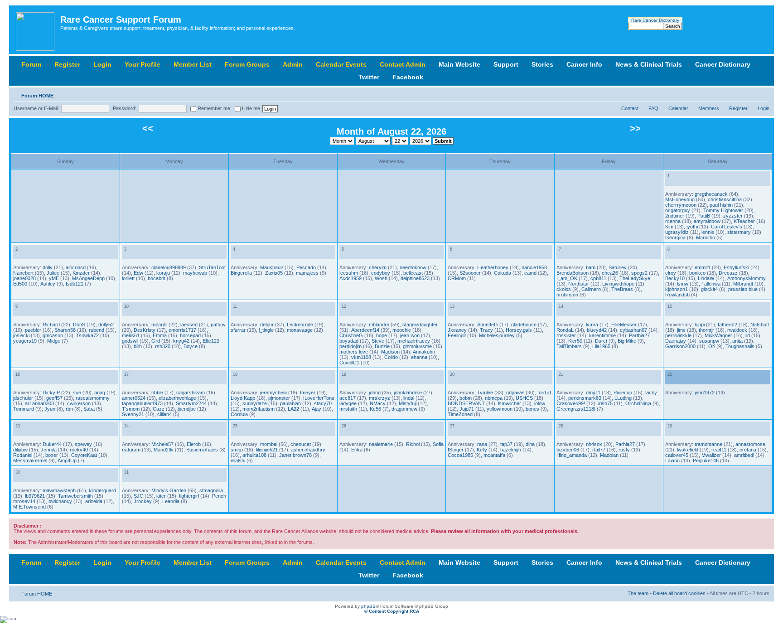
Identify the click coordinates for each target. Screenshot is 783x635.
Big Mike (627, 341)
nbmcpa (494, 398)
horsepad (190, 335)
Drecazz (728, 273)
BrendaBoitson (572, 273)
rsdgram (131, 449)
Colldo (391, 357)
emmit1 (702, 267)
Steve (378, 341)
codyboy (380, 273)
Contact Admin (402, 64)
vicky (651, 392)
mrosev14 (24, 501)
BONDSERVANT (466, 403)
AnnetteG (487, 324)
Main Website (459, 64)
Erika (356, 449)
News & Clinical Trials (648, 64)
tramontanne (708, 444)
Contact (629, 108)
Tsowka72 (87, 335)
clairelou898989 (168, 267)
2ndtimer (674, 215)
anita (737, 341)
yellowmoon (499, 409)
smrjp (237, 449)
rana (482, 444)
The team (638, 593)
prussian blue (743, 289)
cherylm (378, 267)
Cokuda (502, 273)
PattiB (703, 215)
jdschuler (23, 398)
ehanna (419, 357)
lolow (539, 403)
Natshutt (759, 324)
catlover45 (676, 455)
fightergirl (189, 496)
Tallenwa (710, 283)
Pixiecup (623, 392)
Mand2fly (164, 449)
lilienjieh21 (267, 449)
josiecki (21, 335)
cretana (748, 449)
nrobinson (567, 294)
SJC (138, 496)
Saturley (618, 267)
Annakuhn (424, 351)
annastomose (750, 444)
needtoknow (413, 267)
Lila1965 (601, 346)
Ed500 (20, 283)
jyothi (692, 226)
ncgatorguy (677, 210)
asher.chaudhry (308, 449)
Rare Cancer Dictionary (655, 20)
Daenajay (675, 341)
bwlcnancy (60, 501)
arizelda (93, 501)
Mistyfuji (407, 403)
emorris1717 (182, 330)
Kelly (482, 449)
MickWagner (718, 335)
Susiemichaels (202, 449)
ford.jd (544, 392)
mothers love (353, 351)
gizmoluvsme (417, 346)
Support (505, 64)
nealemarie (381, 444)
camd (530, 273)
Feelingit (457, 335)
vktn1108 (361, 357)
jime (681, 330)
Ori (711, 346)
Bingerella (241, 273)
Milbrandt (743, 283)
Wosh (381, 278)
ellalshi (238, 460)
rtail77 (598, 449)
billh (138, 346)
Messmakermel (30, 460)
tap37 (506, 444)
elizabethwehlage (177, 398)
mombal (268, 444)
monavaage (300, 330)
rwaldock (737, 330)
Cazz (158, 409)
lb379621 (35, 496)
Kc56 (375, 409)
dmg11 (593, 392)
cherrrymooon (680, 205)
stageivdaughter (420, 324)
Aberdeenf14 (365, 330)
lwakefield (687, 449)
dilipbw (20, 449)
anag (99, 392)
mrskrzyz (379, 398)
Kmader (81, 273)
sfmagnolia (211, 490)
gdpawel (515, 392)
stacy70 (323, 403)
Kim (669, 226)
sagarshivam (190, 392)
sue (77, 392)
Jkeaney (457, 330)
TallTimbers (569, 346)
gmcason (53, 335)
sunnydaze (254, 403)
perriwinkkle (678, 335)
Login (102, 64)
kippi (700, 324)
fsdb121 (74, 283)
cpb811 (598, 278)
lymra (592, 324)
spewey (83, 444)
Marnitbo (705, 237)
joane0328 (24, 278)
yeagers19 (25, 341)
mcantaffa (494, 455)
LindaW (706, 278)
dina (530, 444)
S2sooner (470, 273)
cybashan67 (633, 330)
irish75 (605, 403)
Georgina (675, 237)
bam (590, 267)
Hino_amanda (571, 455)
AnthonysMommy (746, 278)
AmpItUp (67, 460)
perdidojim (350, 346)
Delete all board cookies (679, 593)
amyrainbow (707, 221)
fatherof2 (727, 324)
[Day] (670, 181)
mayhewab (195, 273)
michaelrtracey (413, 341)
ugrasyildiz (677, 232)
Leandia (170, 501)
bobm (465, 398)
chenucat (300, 444)
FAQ (653, 108)
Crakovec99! (570, 403)
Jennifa (49, 449)
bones (532, 409)
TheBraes (622, 289)
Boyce (191, 346)
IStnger (456, 449)
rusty (624, 449)
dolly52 (106, 324)
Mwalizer (711, 455)
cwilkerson (79, 403)
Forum (31, 64)
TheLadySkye (634, 278)
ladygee (348, 403)
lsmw (682, 283)
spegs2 (639, 273)
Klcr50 (575, 341)
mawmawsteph (59, 490)
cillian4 (164, 414)
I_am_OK (566, 278)
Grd (155, 341)
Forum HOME (37, 95)
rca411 (718, 449)
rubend (96, 330)
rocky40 (79, 449)
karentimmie (602, 335)
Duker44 (52, 444)
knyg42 (181, 341)
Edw (138, 273)
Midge (53, 341)
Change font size (762, 94)
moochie (401, 330)
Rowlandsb (677, 294)
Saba (89, 409)
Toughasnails (739, 346)
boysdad (348, 341)
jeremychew (273, 392)
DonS (79, 324)
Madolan (609, 455)
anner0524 (133, 398)
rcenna (673, 221)
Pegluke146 (706, 460)
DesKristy (144, 330)
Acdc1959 (350, 278)
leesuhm (348, 273)
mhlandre (379, 324)
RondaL (565, 330)
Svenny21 (133, 414)
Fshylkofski (736, 267)
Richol (413, 444)
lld (747, 335)
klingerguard (102, 490)
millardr (159, 324)
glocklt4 (709, 289)
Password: (124, 108)
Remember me (213, 108)
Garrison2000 (680, 346)
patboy (218, 324)
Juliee (53, 273)
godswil (130, 341)
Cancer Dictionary (722, 64)
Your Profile (142, 64)
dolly (48, 267)
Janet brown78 (295, 455)
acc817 (347, 398)
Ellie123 (211, 341)
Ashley (47, 283)
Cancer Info (584, 64)
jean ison (410, 335)
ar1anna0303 (39, 403)
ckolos (563, 289)
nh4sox (594, 444)
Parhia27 (625, 444)
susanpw (709, 341)
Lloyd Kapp (243, 398)
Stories (542, 64)
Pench (219, 496)
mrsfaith (348, 409)
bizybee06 (567, 449)
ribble (157, 392)
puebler (33, 330)
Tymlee (485, 392)
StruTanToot (212, 267)
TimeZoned (460, 414)
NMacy (378, 403)
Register (67, 64)
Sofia (438, 444)
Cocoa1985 (460, 455)
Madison (390, 351)
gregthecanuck (711, 194)
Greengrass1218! (575, 409)
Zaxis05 (274, 273)
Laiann (672, 460)
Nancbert (23, 273)
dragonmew (404, 409)
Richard (51, 324)
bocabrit (156, 278)
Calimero (591, 289)
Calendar (678, 108)
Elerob (194, 444)
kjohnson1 (676, 289)
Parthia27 (639, 335)
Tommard (23, 409)
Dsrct (601, 341)
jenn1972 (705, 392)
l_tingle (266, 330)
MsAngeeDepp (88, 278)
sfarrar (238, 330)
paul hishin (721, 205)
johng (375, 392)
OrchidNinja (638, 403)
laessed (189, 324)
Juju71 (466, 409)
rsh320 (162, 346)
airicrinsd (76, 267)
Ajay (316, 409)
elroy (670, 273)
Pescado (306, 267)
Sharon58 (65, 330)
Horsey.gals (519, 330)
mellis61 (131, 335)
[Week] (678, 181)
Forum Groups (247, 64)
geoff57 (54, 398)
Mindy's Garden (168, 490)
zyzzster (733, 215)
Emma (160, 335)
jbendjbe (187, 409)
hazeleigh (510, 449)
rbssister (566, 335)
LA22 (293, 409)
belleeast (413, 273)
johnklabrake (408, 392)
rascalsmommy (93, 398)
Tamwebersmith (75, 496)
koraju (163, 273)
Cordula (239, 414)
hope (381, 335)
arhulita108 (254, 455)
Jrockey (143, 501)
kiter (161, 496)
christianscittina (725, 199)
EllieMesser (624, 324)
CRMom (457, 278)
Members (708, 108)
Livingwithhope (618, 283)
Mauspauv (271, 267)
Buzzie (382, 346)
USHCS (524, 398)
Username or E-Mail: (36, 108)
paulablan (290, 403)
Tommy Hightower (723, 210)
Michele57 (162, 444)
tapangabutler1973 (142, 403)
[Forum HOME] (35, 30)
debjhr (267, 324)
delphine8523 (415, 278)
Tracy (486, 330)
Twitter (368, 77)
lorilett (128, 278)
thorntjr (706, 330)
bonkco (697, 273)
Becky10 (675, 278)
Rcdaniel (22, 455)
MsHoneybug (680, 199)
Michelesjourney (497, 335)
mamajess (307, 273)
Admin (293, 64)
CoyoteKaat (84, 455)
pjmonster (279, 398)
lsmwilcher (509, 403)
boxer (51, 455)
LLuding (623, 398)
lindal (408, 398)
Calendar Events (341, 64)
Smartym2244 (191, 403)
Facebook (407, 77)
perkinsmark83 (584, 398)
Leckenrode (300, 324)
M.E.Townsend (29, 506)
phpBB (368, 606)
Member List (193, 64)
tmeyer (307, 392)
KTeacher (744, 221)
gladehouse (523, 324)
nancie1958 (534, 267)
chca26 (610, 273)
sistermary (739, 232)
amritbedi (744, 455)
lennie (707, 232)
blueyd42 (597, 330)
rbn (69, 409)
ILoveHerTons (318, 398)
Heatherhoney (492, 267)
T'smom (131, 409)
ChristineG (351, 335)
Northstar (578, 283)
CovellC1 (349, 362)
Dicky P (51, 392)
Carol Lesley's (726, 226)
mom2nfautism (258, 409)
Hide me (250, 108)
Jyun (49, 409)
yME (54, 278)
